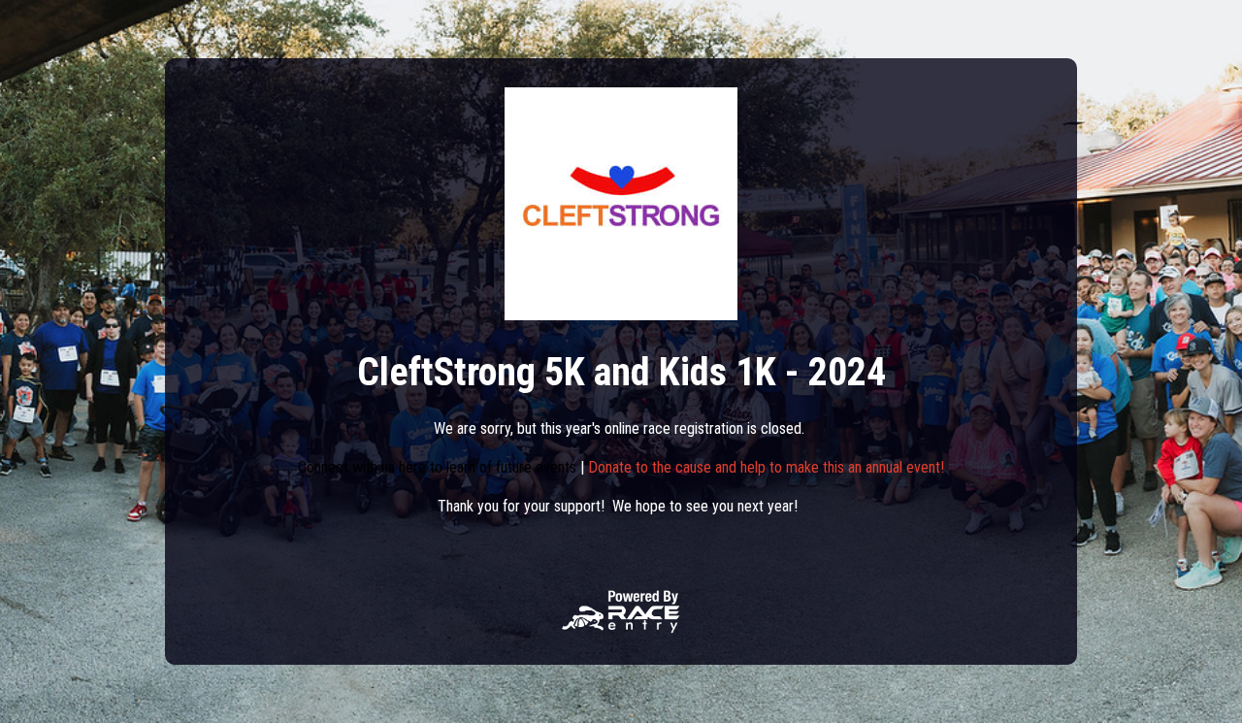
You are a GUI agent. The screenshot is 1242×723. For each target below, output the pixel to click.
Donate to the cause (649, 467)
